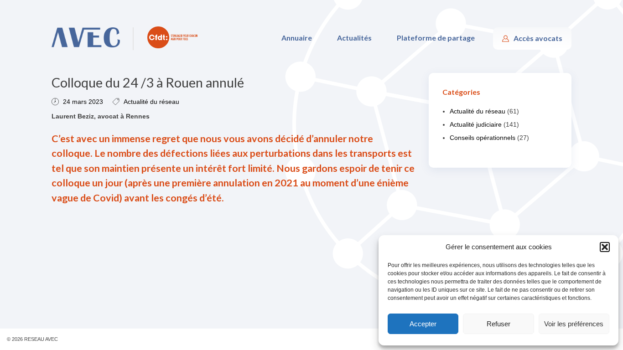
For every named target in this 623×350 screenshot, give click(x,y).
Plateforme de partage (436, 37)
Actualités (354, 37)
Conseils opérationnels (482, 137)
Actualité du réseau (151, 101)
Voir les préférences (573, 324)
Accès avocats (538, 38)
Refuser (498, 324)
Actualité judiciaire (476, 124)
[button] (604, 247)
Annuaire (296, 37)
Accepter (423, 324)
